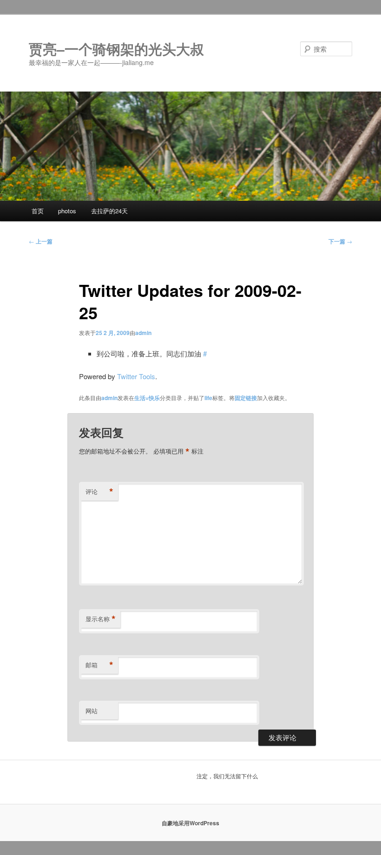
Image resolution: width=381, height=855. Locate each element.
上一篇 (41, 241)
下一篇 (340, 241)
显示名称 (100, 619)
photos (67, 210)
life (208, 398)
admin (143, 333)
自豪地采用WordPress (190, 823)
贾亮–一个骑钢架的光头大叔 (116, 49)
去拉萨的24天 (109, 210)
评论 (99, 491)
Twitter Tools (136, 376)
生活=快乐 (147, 398)
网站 (91, 710)
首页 (38, 210)
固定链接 (246, 398)
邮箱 (99, 665)
